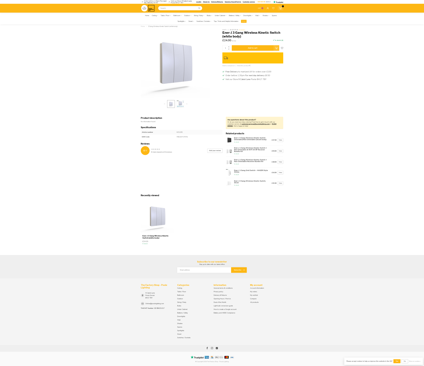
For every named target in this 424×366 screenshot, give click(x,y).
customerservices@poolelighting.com (255, 124)
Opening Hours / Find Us (222, 299)
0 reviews (242, 30)
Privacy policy (218, 292)
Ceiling (154, 15)
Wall (257, 15)
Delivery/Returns (217, 2)
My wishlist (254, 295)
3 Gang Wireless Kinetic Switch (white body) (163, 26)
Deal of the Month (220, 302)
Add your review (215, 151)
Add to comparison (228, 66)
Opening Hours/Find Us (233, 2)
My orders (253, 292)
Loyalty (198, 2)
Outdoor (187, 15)
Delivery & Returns (220, 295)
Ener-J (224, 29)
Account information (257, 288)
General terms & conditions (223, 288)
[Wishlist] (273, 8)
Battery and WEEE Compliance (224, 313)
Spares (274, 15)
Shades (265, 15)
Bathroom (176, 15)
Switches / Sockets (203, 21)
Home (147, 15)
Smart (190, 21)
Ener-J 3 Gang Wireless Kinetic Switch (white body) (155, 237)
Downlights (247, 15)
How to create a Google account (225, 309)
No (405, 361)
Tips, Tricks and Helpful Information (226, 21)
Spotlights (181, 21)
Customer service (249, 2)
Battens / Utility (234, 15)
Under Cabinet (220, 15)
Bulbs (209, 15)
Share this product (243, 66)
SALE (244, 21)
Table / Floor (165, 15)
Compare (253, 299)
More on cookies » (415, 361)
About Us (206, 2)
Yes (397, 361)
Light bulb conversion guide (223, 306)
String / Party (198, 15)
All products (254, 302)
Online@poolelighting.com (154, 304)
